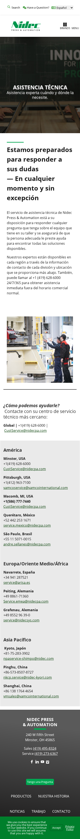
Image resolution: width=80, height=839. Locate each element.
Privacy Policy (69, 827)
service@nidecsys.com (21, 620)
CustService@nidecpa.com (25, 430)
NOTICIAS (17, 811)
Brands (65, 28)
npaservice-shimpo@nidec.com (28, 658)
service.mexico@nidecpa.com (27, 525)
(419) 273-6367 (46, 753)
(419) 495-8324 (44, 748)
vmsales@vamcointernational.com (31, 696)
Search (16, 7)
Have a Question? (37, 7)
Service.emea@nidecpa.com (25, 601)
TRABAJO (38, 811)
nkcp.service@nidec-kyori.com (27, 677)
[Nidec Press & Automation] (26, 26)
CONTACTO (61, 811)
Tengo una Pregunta (40, 782)
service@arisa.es (16, 582)
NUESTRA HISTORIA (53, 796)
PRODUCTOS (21, 796)
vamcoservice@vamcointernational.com (35, 487)
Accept (56, 828)
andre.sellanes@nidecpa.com (27, 544)
